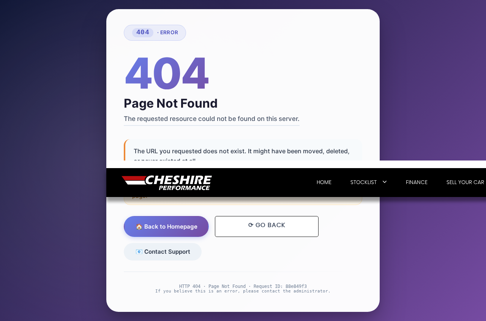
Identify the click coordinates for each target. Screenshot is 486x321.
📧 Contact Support (163, 251)
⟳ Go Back (266, 225)
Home (324, 182)
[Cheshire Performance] (167, 183)
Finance (417, 182)
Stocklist (363, 182)
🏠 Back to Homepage (166, 226)
